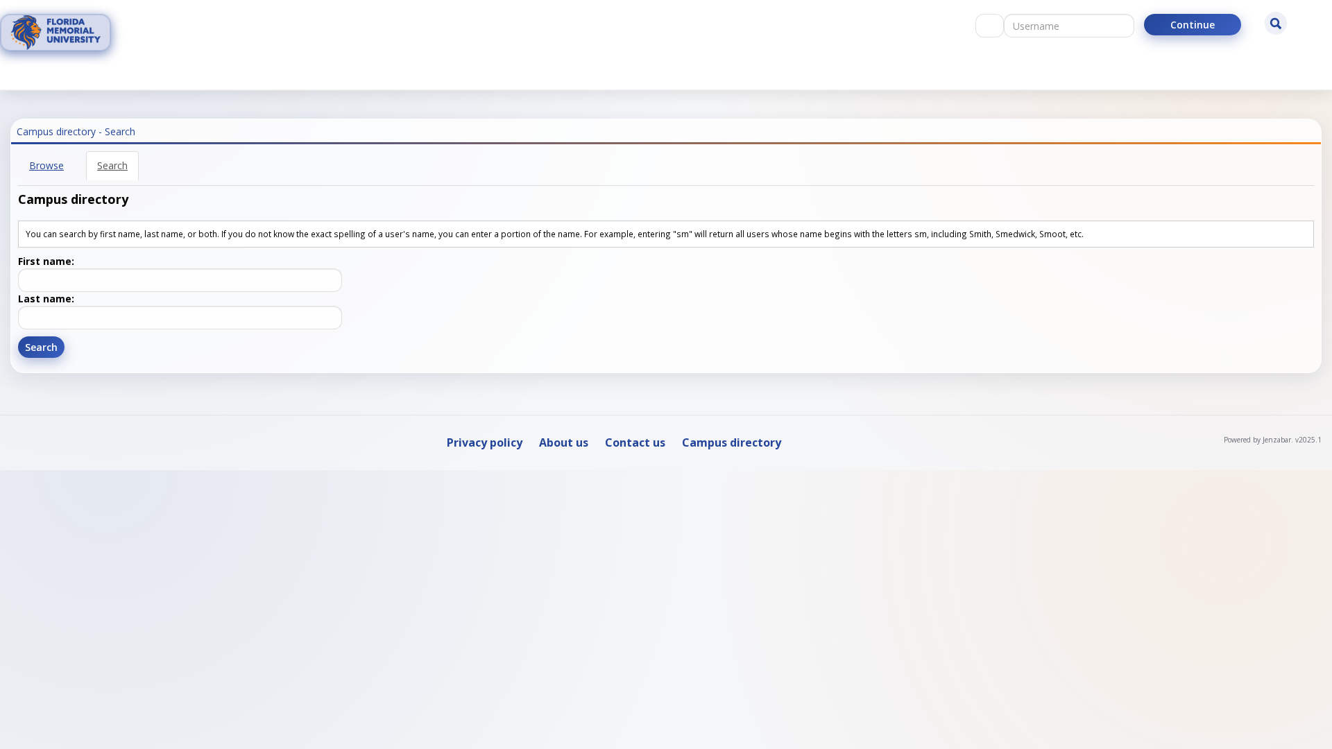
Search (112, 165)
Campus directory (731, 442)
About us (563, 442)
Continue (1192, 24)
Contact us (635, 442)
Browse (46, 165)
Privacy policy (484, 442)
